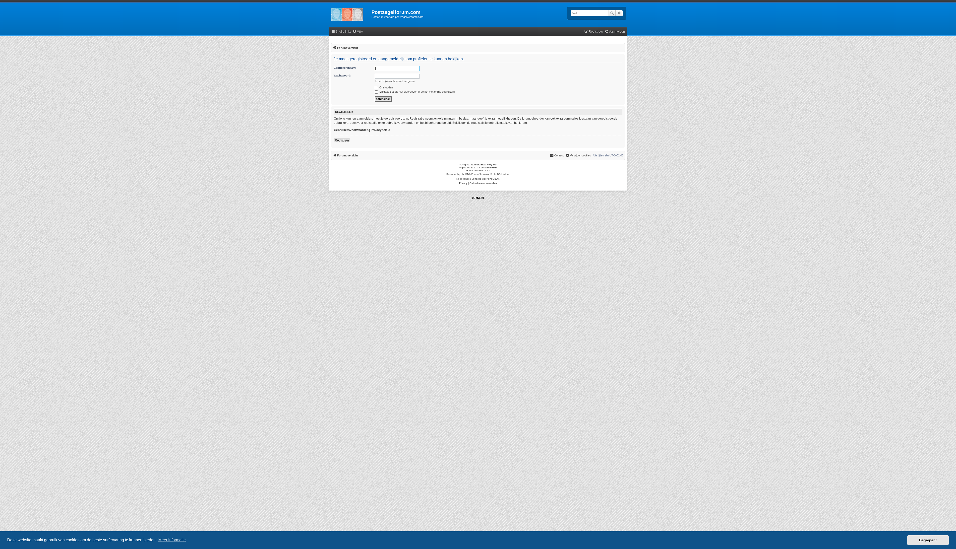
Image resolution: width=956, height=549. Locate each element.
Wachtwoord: (342, 75)
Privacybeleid (380, 130)
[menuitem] (358, 31)
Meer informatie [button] (172, 540)
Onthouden (386, 87)
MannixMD (490, 167)
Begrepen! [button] (928, 540)
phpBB (465, 174)
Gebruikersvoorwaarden (351, 130)
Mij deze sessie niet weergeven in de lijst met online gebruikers (417, 91)
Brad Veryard (488, 164)
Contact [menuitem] (559, 155)
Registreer (342, 140)
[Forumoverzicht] (350, 14)
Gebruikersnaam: (345, 67)
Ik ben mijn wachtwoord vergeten (395, 81)
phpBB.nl (493, 178)
